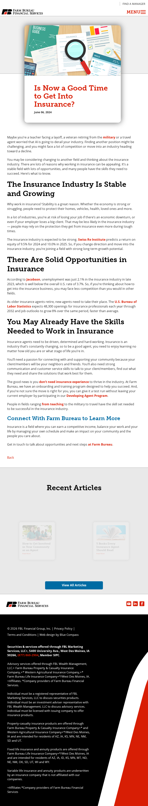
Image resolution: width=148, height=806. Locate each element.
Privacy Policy (63, 628)
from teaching (53, 404)
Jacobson (33, 279)
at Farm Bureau (100, 444)
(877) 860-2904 (28, 655)
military (109, 137)
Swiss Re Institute (91, 239)
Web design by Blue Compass (59, 635)
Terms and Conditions (21, 635)
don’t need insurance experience (64, 382)
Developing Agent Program (87, 396)
